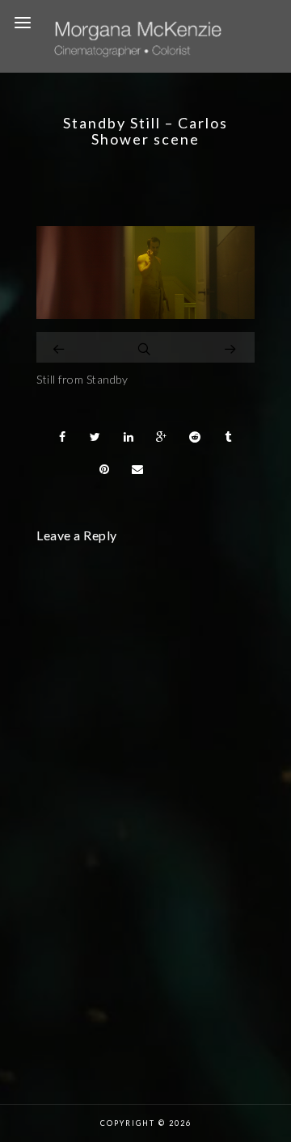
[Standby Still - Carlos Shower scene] (145, 314)
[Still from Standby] (59, 347)
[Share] (62, 437)
